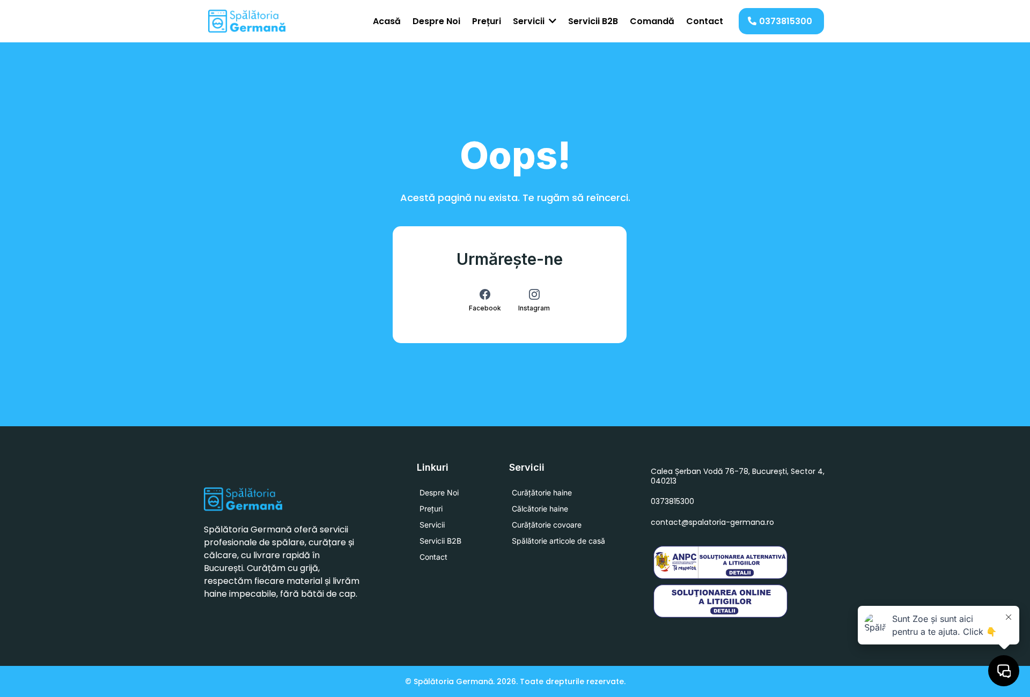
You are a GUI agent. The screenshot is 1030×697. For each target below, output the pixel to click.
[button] (551, 21)
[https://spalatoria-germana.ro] (247, 21)
